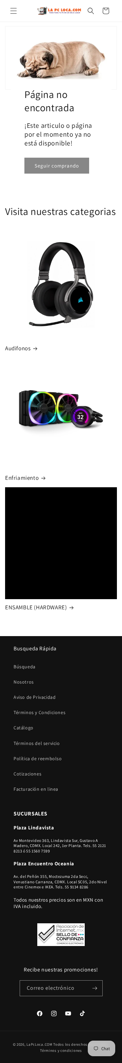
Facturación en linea (36, 789)
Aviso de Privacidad (35, 697)
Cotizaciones (27, 774)
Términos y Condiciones (39, 712)
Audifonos (17, 348)
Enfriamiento (22, 477)
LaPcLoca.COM (39, 1044)
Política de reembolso (38, 758)
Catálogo (24, 728)
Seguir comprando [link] (57, 165)
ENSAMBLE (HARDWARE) (36, 607)
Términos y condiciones (61, 1050)
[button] (13, 10)
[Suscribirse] (94, 988)
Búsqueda (25, 667)
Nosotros (24, 682)
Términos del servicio (37, 743)
